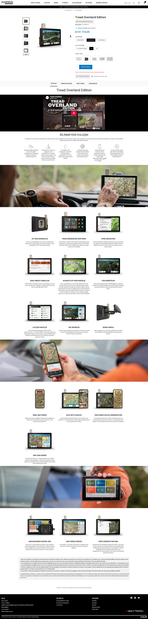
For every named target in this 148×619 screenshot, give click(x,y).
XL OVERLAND (101, 40)
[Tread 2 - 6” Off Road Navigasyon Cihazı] (102, 58)
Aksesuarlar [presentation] (93, 83)
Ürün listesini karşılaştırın (62, 603)
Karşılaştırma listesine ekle (100, 76)
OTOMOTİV (65, 3)
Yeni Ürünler (59, 605)
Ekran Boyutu (79, 45)
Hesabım (94, 600)
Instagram (135, 598)
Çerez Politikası (5, 603)
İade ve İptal (4, 600)
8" (91, 48)
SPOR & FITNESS (35, 3)
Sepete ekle (85, 67)
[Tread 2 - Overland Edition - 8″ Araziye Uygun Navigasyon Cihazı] (109, 58)
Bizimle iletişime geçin (7, 611)
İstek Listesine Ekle (84, 76)
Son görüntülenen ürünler (62, 600)
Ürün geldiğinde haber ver (85, 21)
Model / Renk (79, 53)
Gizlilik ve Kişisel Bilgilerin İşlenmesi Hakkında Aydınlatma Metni (17, 605)
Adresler (94, 605)
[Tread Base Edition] (78, 58)
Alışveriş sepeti (96, 607)
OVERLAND (91, 40)
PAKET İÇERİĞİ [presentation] (80, 83)
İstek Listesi (95, 609)
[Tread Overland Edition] (86, 58)
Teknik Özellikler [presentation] (66, 83)
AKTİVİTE (78, 36)
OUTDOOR (47, 3)
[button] (26, 55)
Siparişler (94, 603)
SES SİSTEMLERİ (76, 3)
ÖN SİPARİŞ (89, 3)
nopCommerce (35, 617)
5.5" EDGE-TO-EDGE (82, 48)
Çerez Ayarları (5, 609)
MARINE (56, 3)
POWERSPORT (80, 40)
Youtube (139, 598)
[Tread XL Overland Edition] (94, 58)
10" (97, 48)
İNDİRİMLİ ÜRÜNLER (101, 3)
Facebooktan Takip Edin (131, 598)
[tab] (54, 83)
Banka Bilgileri (4, 607)
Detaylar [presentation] (54, 83)
